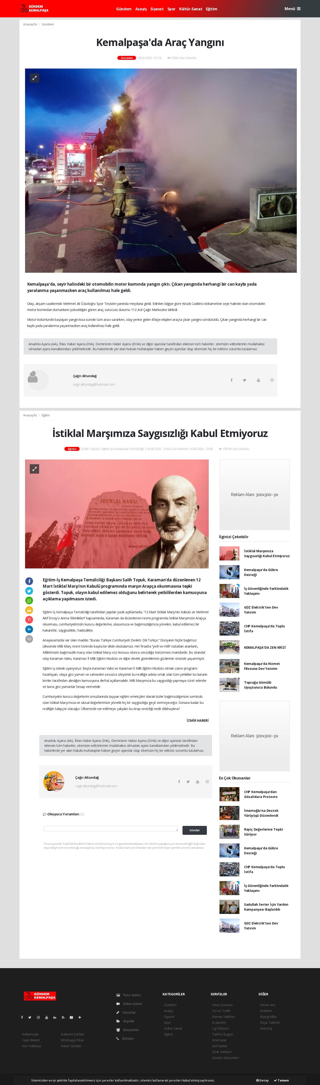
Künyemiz (130, 1029)
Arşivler (128, 1021)
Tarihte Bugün (222, 1034)
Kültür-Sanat (190, 9)
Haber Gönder (71, 1046)
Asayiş (141, 9)
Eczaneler (219, 1022)
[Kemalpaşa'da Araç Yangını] (161, 170)
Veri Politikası (31, 1046)
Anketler (266, 1010)
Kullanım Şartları (72, 1034)
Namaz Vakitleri (223, 1016)
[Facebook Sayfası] (24, 1017)
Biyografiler (268, 1016)
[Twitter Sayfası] (31, 1017)
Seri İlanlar (219, 1046)
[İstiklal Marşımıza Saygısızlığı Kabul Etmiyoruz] (117, 513)
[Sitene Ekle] (81, 1017)
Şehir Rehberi (221, 1052)
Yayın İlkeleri (31, 1040)
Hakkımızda (30, 1034)
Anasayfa (30, 24)
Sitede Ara (267, 1005)
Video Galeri (132, 1003)
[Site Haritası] (73, 1017)
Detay (264, 1080)
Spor (171, 9)
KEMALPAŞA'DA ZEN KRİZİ (265, 647)
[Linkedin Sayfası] (56, 1017)
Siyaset (157, 9)
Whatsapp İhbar (72, 1040)
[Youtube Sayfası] (48, 1017)
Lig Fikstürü (220, 1028)
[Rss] (65, 1017)
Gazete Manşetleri (225, 1057)
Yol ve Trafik (221, 1010)
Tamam (283, 1080)
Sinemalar (219, 1040)
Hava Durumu (222, 1005)
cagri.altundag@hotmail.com (94, 384)
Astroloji (266, 1028)
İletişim (127, 1038)
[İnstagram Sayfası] (40, 1017)
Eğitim (211, 9)
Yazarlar (129, 1012)
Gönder (195, 830)
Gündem (124, 9)
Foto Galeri (131, 995)
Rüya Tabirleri (270, 1022)
